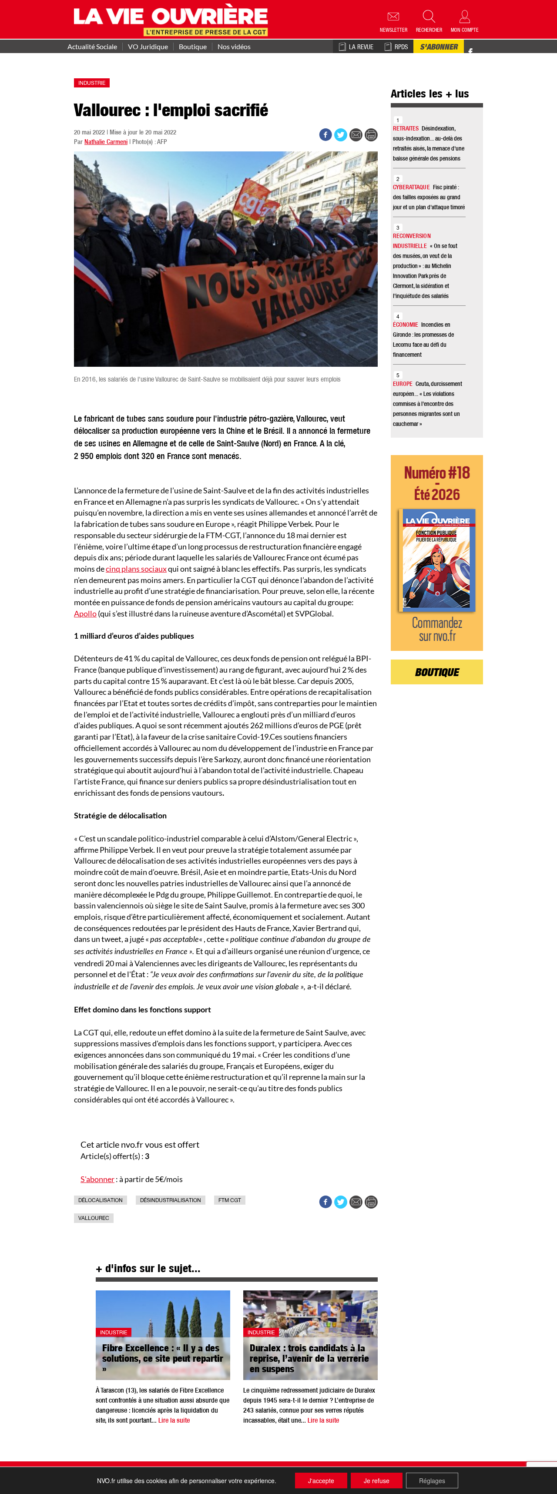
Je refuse (376, 1480)
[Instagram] (486, 52)
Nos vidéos (234, 46)
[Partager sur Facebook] (325, 134)
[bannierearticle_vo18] (437, 553)
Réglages (432, 1480)
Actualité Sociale (92, 46)
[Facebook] (470, 52)
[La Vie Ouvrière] (173, 18)
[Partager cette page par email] (355, 134)
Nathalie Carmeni (106, 142)
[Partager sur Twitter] (340, 134)
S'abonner (438, 48)
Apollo (85, 613)
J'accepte (321, 1480)
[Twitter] (479, 48)
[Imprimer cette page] (371, 134)
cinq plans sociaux (136, 568)
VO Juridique (148, 46)
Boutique (193, 46)
